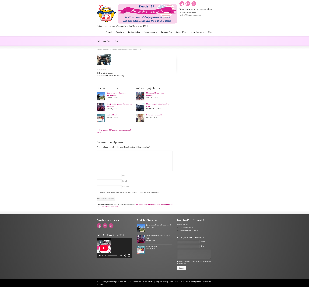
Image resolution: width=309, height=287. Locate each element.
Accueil (109, 32)
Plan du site (148, 282)
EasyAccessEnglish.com (113, 282)
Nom (124, 175)
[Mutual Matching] (101, 118)
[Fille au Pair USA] (104, 60)
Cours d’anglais (196, 32)
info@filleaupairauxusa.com (191, 15)
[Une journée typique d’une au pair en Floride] (101, 107)
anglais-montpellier (164, 282)
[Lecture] (99, 255)
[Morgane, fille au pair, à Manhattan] (140, 96)
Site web (125, 187)
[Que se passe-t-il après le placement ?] (101, 96)
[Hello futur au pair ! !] (140, 118)
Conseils (119, 32)
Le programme (149, 32)
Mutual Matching (113, 115)
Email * (203, 246)
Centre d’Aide (181, 32)
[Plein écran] (129, 255)
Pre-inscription (134, 32)
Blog (210, 32)
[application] (114, 248)
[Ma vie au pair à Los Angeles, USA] (140, 107)
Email (124, 181)
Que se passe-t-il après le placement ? (158, 225)
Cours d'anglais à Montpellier (188, 282)
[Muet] (125, 255)
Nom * (203, 242)
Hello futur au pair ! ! (154, 115)
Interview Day (166, 32)
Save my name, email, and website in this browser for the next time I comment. (129, 192)
